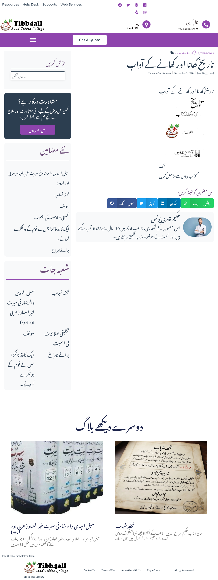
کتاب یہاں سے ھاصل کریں (177, 175)
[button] (33, 40)
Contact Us (89, 570)
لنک (162, 165)
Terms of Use (108, 570)
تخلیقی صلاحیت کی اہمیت (51, 217)
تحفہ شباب (61, 194)
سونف (64, 205)
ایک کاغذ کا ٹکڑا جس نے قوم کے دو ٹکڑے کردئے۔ (21, 368)
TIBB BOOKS (207, 53)
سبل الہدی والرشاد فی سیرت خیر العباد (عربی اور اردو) (20, 306)
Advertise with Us (131, 570)
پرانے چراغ (60, 249)
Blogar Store (153, 570)
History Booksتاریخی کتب (187, 53)
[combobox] (38, 75)
